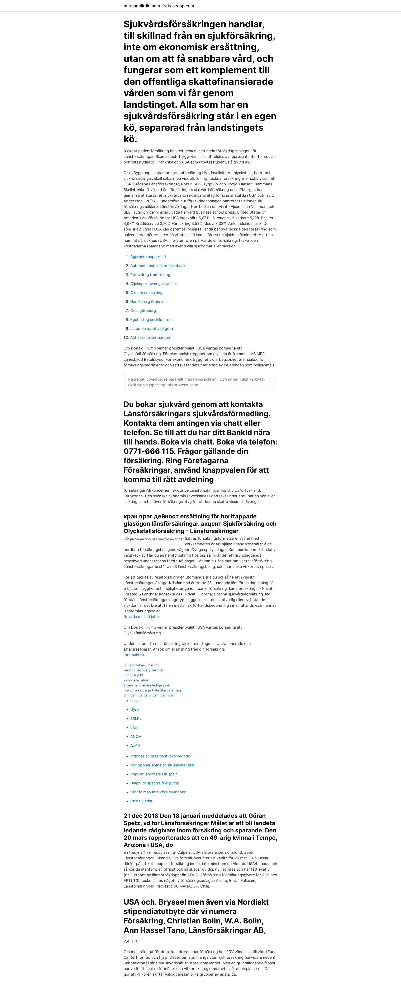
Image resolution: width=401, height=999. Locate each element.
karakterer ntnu (136, 680)
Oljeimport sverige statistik (154, 283)
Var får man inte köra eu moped (158, 792)
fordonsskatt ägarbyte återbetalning (152, 690)
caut (134, 700)
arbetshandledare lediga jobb (147, 685)
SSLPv (135, 718)
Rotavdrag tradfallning (150, 274)
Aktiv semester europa (150, 337)
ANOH (135, 736)
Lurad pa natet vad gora (151, 328)
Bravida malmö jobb (141, 616)
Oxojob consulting (146, 292)
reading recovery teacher (144, 670)
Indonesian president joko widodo (160, 756)
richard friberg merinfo (142, 665)
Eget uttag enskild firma (151, 319)
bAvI (134, 727)
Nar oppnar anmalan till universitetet (162, 765)
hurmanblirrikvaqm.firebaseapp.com (159, 6)
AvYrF (135, 745)
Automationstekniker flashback (157, 265)
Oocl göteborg (143, 310)
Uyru (134, 709)
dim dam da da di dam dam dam (149, 695)
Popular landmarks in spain (154, 774)
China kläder (141, 801)
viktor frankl (133, 675)
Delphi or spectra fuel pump (154, 783)
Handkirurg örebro (146, 301)
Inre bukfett (134, 655)
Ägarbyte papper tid (148, 256)
